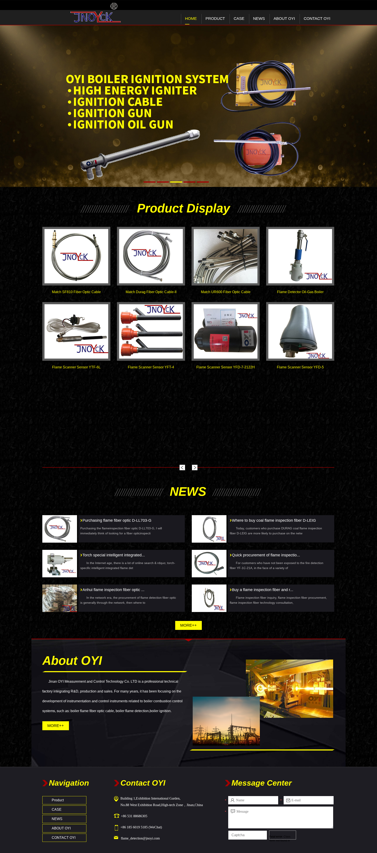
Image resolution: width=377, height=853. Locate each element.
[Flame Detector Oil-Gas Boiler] (300, 256)
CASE (239, 18)
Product (215, 18)
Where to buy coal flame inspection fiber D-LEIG (274, 520)
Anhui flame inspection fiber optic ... (113, 590)
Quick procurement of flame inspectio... (266, 555)
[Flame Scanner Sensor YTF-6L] (76, 331)
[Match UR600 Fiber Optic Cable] (226, 256)
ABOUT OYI (284, 18)
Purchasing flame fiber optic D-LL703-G (116, 520)
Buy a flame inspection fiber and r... (262, 590)
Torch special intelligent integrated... (113, 555)
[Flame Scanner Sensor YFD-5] (300, 331)
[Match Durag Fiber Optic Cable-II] (151, 256)
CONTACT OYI (317, 18)
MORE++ (188, 625)
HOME (191, 18)
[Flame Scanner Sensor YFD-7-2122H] (226, 331)
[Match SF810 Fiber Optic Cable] (76, 256)
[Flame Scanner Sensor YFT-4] (151, 331)
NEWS (259, 18)
